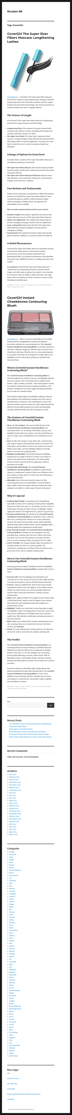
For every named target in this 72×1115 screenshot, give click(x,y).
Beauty (17, 285)
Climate (12, 888)
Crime (11, 899)
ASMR (11, 860)
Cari (8, 701)
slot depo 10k (12, 1084)
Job (10, 959)
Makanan (12, 969)
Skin (10, 1030)
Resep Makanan (15, 1006)
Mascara (48, 285)
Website (12, 1048)
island (11, 956)
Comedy (12, 891)
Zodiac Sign (13, 1056)
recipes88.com (12, 97)
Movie (11, 977)
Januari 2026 (14, 780)
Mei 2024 (12, 829)
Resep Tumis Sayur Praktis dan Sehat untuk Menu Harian (30, 737)
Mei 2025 (12, 798)
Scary (11, 1017)
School (11, 1019)
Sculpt (25, 688)
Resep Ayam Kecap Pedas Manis (21, 729)
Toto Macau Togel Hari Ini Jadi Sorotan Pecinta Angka (29, 734)
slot (8, 1073)
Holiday (12, 954)
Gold (11, 938)
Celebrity (12, 881)
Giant (11, 933)
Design (11, 904)
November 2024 (15, 814)
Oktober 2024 (14, 816)
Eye (10, 909)
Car (10, 878)
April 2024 (13, 832)
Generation (13, 930)
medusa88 (11, 1089)
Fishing (12, 922)
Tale (10, 1040)
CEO (10, 883)
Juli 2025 (12, 793)
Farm (11, 915)
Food (11, 925)
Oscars (11, 988)
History (12, 951)
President (12, 996)
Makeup (12, 972)
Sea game (12, 1022)
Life (10, 967)
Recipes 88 (14, 11)
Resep (11, 1003)
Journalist (12, 962)
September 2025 (15, 790)
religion (12, 1001)
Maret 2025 (13, 803)
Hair (10, 943)
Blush (23, 686)
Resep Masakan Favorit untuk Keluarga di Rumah (27, 732)
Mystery (12, 983)
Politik (11, 993)
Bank (11, 862)
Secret (11, 1024)
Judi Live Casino (13, 1078)
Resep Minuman (15, 1009)
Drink (11, 907)
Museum (12, 980)
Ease (37, 686)
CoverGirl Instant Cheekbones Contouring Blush (27, 301)
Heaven (12, 949)
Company (12, 894)
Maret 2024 (13, 834)
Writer (11, 1053)
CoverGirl (24, 285)
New (8, 287)
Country (12, 896)
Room (11, 1011)
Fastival (12, 917)
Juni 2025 (12, 795)
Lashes (35, 285)
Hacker (11, 941)
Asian (11, 857)
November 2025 (15, 785)
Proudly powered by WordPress (24, 1109)
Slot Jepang (13, 1032)
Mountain (12, 975)
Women (12, 1051)
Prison (11, 998)
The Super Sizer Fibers (17, 287)
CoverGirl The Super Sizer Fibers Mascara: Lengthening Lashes (30, 37)
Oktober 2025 (14, 787)
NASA (11, 985)
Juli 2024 (12, 824)
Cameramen (13, 875)
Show (11, 1027)
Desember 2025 (15, 782)
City (10, 886)
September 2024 (15, 819)
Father (11, 920)
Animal (11, 852)
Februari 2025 (14, 806)
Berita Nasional (15, 870)
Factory (12, 912)
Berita (11, 868)
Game (11, 928)
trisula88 (10, 1099)
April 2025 (13, 800)
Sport (11, 1035)
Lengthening (42, 285)
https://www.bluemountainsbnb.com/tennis (23, 1094)
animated (12, 854)
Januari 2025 (14, 808)
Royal (11, 1014)
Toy (10, 1043)
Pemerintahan (14, 990)
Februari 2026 (14, 777)
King (11, 964)
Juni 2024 (12, 827)
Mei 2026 (12, 774)
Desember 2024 (15, 811)
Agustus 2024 (14, 821)
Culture (12, 901)
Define (34, 686)
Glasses (12, 935)
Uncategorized (14, 1045)
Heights (29, 285)
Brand (11, 873)
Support (12, 1037)
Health (11, 946)
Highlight (43, 686)
